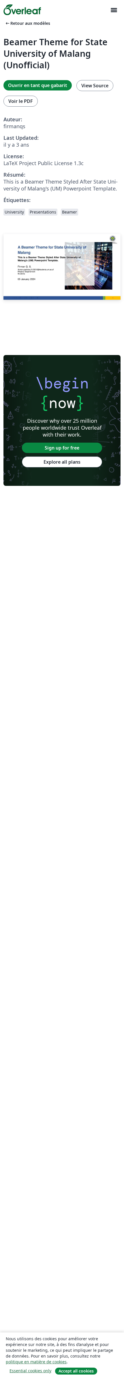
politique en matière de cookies (36, 1361)
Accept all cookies (76, 1371)
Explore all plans (62, 462)
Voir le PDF (20, 101)
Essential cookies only (30, 1370)
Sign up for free (62, 448)
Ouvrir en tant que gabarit (37, 85)
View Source (94, 85)
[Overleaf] (22, 10)
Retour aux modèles (27, 23)
